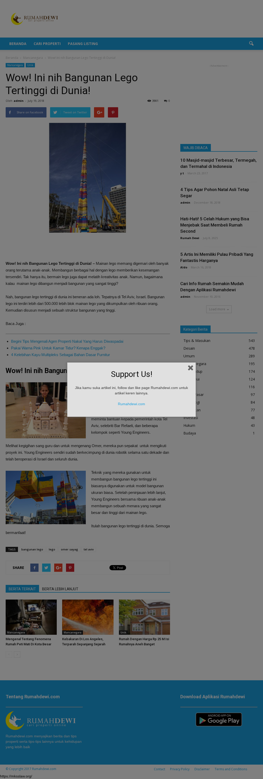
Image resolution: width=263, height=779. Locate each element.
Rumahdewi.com (131, 404)
